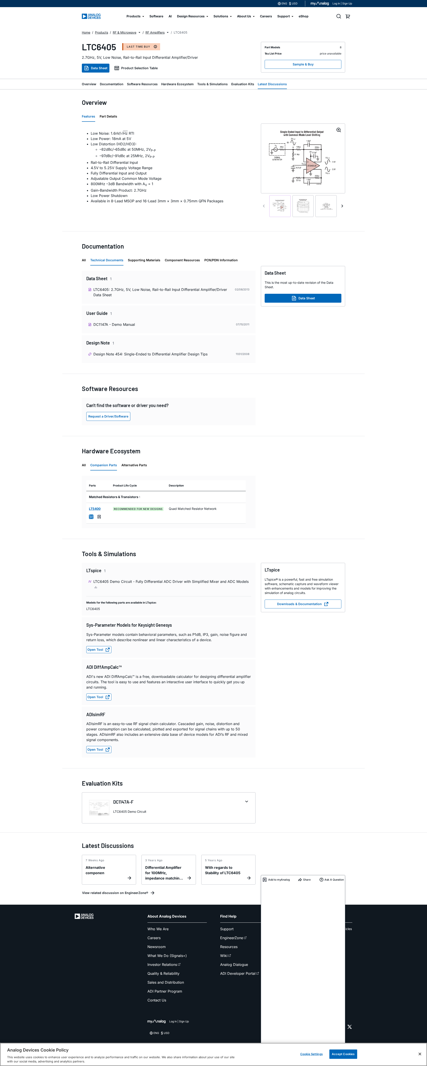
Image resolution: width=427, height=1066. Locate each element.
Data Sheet (99, 68)
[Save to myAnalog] (99, 517)
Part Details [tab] (108, 116)
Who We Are (158, 929)
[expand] (247, 802)
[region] (213, 1054)
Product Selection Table (139, 68)
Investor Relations (162, 964)
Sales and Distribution (165, 982)
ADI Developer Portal (238, 973)
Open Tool (95, 649)
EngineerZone (231, 938)
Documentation (111, 84)
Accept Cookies (343, 1054)
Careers (154, 938)
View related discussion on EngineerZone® (115, 893)
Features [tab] (88, 116)
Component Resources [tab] (182, 260)
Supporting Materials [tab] (144, 260)
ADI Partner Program (164, 991)
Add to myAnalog (279, 879)
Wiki (224, 955)
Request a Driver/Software (108, 416)
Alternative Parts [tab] (134, 465)
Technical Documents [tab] (106, 260)
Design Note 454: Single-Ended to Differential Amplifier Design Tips (150, 354)
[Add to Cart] (91, 517)
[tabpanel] (169, 167)
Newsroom (156, 946)
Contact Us (156, 1000)
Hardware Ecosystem (177, 84)
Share (307, 879)
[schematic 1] (280, 206)
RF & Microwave (124, 32)
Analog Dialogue (234, 964)
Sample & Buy (303, 64)
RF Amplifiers (155, 32)
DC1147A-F (123, 802)
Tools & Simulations (212, 84)
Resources (229, 946)
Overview (89, 84)
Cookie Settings (311, 1054)
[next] (342, 206)
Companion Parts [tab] (103, 465)
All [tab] (84, 260)
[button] (139, 32)
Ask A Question (334, 879)
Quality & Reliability (163, 973)
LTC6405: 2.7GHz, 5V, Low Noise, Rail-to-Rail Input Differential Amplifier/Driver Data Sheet (160, 292)
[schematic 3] (326, 206)
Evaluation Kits (242, 84)
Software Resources (142, 84)
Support (227, 929)
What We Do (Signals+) (167, 955)
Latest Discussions (272, 84)
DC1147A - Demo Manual (114, 324)
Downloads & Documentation (299, 604)
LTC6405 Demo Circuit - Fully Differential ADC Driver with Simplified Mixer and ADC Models (171, 581)
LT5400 (95, 509)
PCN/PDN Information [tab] (221, 260)
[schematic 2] (303, 206)
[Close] (420, 1054)
